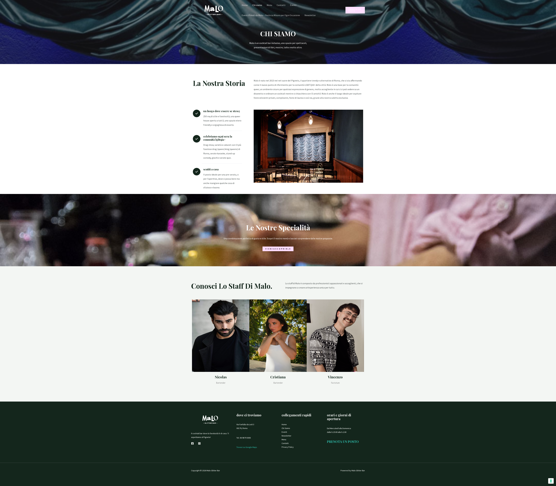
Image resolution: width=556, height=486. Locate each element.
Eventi (293, 5)
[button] (355, 10)
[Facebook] (192, 443)
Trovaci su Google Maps (246, 447)
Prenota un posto (343, 441)
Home (245, 5)
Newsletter (310, 15)
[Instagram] (199, 443)
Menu (269, 5)
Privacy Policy (288, 447)
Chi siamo (257, 5)
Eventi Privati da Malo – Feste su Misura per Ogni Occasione (271, 15)
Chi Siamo (286, 428)
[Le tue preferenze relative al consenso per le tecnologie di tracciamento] (551, 481)
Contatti (281, 5)
